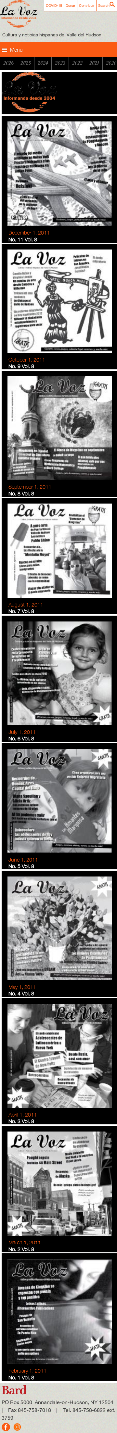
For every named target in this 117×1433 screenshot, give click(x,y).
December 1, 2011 (29, 232)
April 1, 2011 (22, 1114)
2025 (25, 63)
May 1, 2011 (22, 987)
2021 (94, 63)
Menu (16, 49)
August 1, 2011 (25, 604)
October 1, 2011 (26, 359)
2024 (43, 63)
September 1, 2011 (29, 486)
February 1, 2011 (27, 1370)
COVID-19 (54, 5)
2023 (60, 63)
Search (104, 5)
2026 (8, 63)
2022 (77, 63)
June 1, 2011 (23, 859)
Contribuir (87, 5)
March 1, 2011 (24, 1242)
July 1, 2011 (22, 732)
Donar (70, 5)
